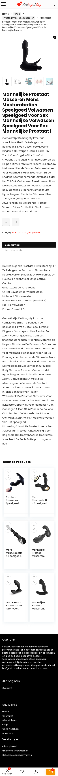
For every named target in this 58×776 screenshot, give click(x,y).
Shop (17, 13)
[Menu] (3, 4)
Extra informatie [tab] (13, 250)
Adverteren (8, 733)
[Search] (53, 4)
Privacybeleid (9, 746)
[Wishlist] (22, 772)
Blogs (5, 724)
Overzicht (7, 688)
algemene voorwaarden (15, 750)
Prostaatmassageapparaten (19, 17)
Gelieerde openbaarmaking (17, 755)
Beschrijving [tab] (12, 244)
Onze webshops (10, 728)
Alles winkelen (9, 720)
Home (5, 13)
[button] (54, 37)
